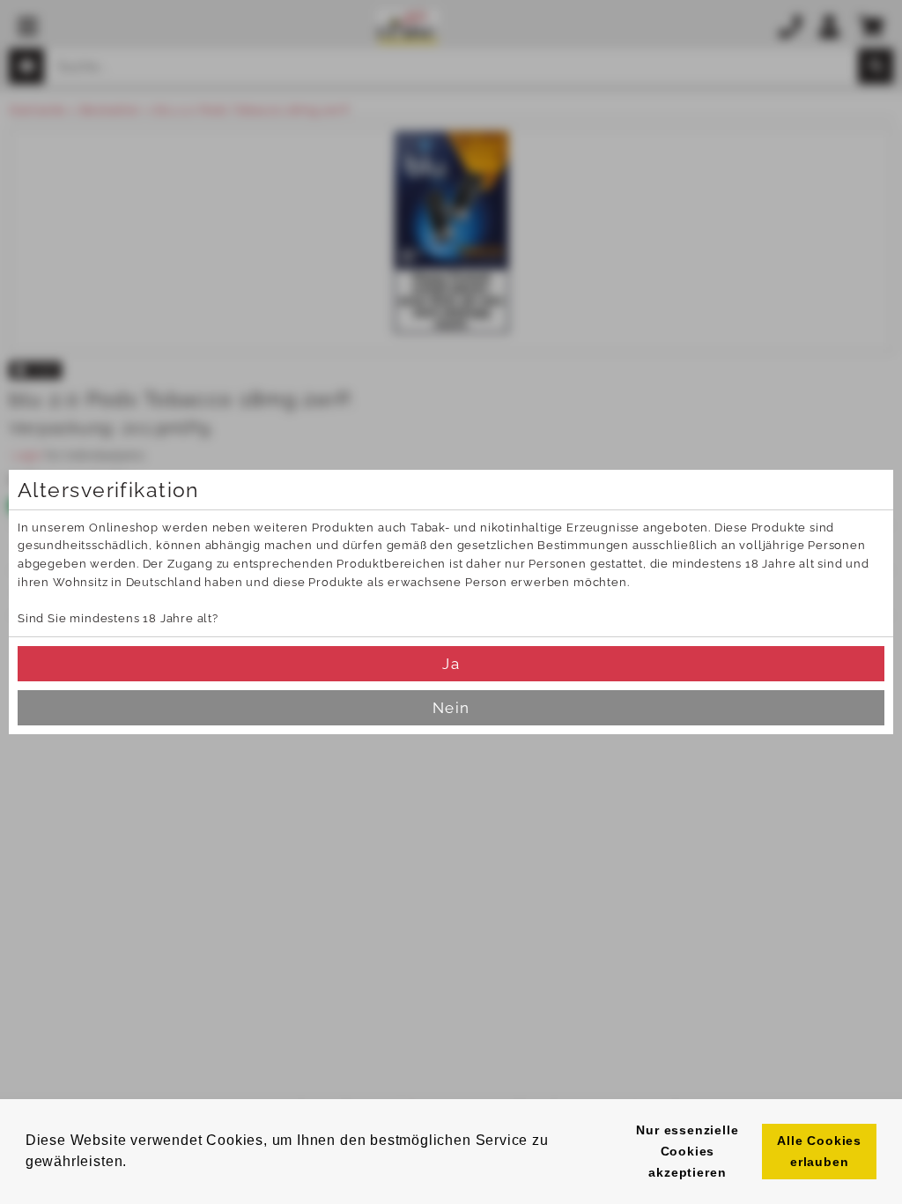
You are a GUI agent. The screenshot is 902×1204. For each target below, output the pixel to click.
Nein (451, 708)
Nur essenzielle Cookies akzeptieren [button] (687, 1151)
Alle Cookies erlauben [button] (819, 1151)
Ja (450, 664)
